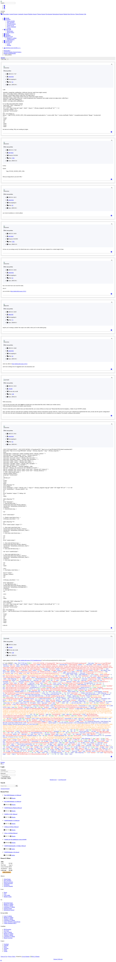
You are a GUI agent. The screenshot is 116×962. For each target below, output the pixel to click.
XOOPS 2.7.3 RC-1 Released (10, 814)
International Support (58, 14)
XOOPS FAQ (8, 41)
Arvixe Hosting (25, 956)
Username (3, 770)
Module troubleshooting (10, 53)
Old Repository (11, 39)
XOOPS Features (11, 24)
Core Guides (7, 895)
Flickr (5, 947)
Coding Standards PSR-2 (10, 923)
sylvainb (10, 388)
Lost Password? (62, 779)
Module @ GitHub (11, 38)
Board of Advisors (8, 882)
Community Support (23, 14)
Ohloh (5, 949)
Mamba (13, 798)
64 (12, 82)
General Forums (13, 14)
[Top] (111, 132)
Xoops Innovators (8, 883)
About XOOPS (11, 21)
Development (49, 14)
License (9, 28)
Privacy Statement (11, 26)
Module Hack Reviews (69, 14)
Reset (9, 778)
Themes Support (41, 14)
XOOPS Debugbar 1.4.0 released (11, 852)
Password (3, 773)
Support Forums (8, 908)
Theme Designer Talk (80, 14)
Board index (7, 50)
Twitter (5, 951)
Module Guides (8, 896)
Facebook (6, 944)
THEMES (7, 35)
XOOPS (7, 19)
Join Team (6, 930)
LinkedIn (6, 945)
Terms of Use (4, 956)
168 (13, 394)
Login (8, 43)
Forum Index (5, 14)
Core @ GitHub (8, 916)
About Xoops (7, 879)
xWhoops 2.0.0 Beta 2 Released (11, 826)
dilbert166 (10, 314)
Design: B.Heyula (58, 959)
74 (12, 320)
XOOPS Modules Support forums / (13, 52)
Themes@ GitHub (8, 905)
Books (5, 892)
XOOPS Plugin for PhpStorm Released (13, 807)
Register (9, 45)
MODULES (8, 36)
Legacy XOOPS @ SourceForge (12, 921)
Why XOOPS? (11, 22)
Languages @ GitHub (9, 907)
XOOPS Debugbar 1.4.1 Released (11, 820)
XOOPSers (6, 884)
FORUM (7, 29)
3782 (13, 158)
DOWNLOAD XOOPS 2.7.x (12, 48)
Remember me (6, 776)
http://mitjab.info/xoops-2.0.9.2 (19, 363)
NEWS (7, 34)
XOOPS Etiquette (8, 886)
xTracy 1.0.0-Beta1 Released (10, 833)
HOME (7, 18)
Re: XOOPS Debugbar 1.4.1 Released (12, 795)
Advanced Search (5, 788)
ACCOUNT (8, 42)
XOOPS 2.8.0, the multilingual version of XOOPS (15, 839)
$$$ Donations (7, 929)
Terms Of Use (10, 25)
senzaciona (11, 76)
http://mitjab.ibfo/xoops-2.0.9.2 (18, 291)
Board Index (10, 31)
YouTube (6, 948)
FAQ (5, 894)
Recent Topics (10, 32)
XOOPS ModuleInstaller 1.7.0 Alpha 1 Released (15, 845)
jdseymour (10, 152)
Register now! (53, 779)
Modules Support (32, 14)
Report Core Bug (8, 938)
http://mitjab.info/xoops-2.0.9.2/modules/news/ (29, 660)
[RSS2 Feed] (34, 956)
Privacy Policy (11, 956)
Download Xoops (8, 903)
